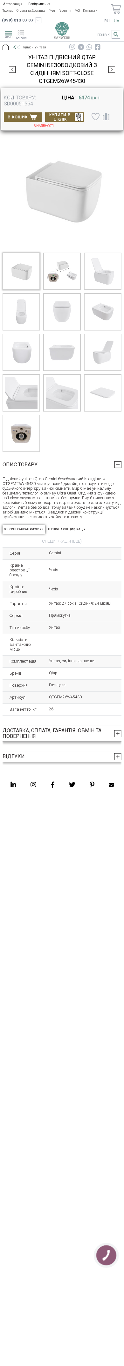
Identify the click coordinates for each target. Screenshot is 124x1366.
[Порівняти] (106, 116)
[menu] (7, 33)
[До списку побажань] (95, 116)
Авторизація (13, 4)
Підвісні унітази (34, 47)
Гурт (52, 10)
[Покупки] (116, 9)
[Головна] (6, 47)
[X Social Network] (72, 785)
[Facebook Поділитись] (97, 47)
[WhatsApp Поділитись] (89, 47)
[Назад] (16, 47)
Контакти (90, 10)
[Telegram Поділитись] (81, 47)
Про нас (7, 10)
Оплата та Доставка (31, 10)
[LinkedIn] (13, 785)
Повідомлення (39, 4)
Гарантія (65, 10)
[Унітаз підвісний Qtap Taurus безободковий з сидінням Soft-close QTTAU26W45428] (12, 69)
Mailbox (111, 784)
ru (107, 20)
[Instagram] (33, 785)
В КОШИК (18, 117)
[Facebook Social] (53, 785)
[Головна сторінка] (62, 31)
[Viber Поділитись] (72, 47)
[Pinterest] (92, 785)
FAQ (77, 10)
